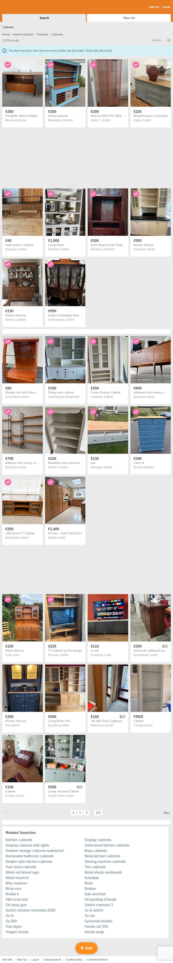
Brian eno (13, 889)
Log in (35, 959)
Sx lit (10, 916)
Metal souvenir (17, 878)
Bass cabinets (95, 851)
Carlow (69, 795)
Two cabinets (95, 867)
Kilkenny (109, 249)
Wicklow (149, 467)
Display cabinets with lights (27, 845)
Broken (90, 889)
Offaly (65, 725)
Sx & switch (93, 910)
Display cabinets (97, 840)
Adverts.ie (20, 7)
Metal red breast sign (22, 872)
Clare (16, 655)
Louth (107, 655)
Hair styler (14, 926)
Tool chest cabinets (21, 867)
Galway (22, 249)
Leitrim (70, 319)
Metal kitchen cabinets (102, 856)
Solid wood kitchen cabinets (106, 845)
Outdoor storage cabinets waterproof (35, 851)
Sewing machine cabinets (105, 861)
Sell (88, 948)
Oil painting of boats (100, 899)
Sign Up (154, 7)
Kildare (108, 396)
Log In (166, 7)
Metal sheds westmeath (103, 872)
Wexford (68, 120)
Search (44, 18)
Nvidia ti (12, 894)
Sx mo (89, 916)
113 (98, 812)
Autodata (91, 878)
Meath (151, 249)
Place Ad (129, 18)
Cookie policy (74, 959)
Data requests (52, 959)
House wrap (94, 932)
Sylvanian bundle (98, 921)
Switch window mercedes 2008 (30, 910)
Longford (20, 319)
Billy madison (16, 883)
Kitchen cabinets (19, 840)
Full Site (7, 959)
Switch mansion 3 (98, 905)
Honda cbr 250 (96, 926)
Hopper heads (17, 932)
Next (167, 813)
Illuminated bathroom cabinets (30, 856)
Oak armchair (95, 894)
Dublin (22, 120)
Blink (88, 883)
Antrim (151, 396)
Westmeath (73, 396)
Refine (157, 40)
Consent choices (97, 959)
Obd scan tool (17, 899)
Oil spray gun (16, 905)
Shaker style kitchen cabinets (29, 861)
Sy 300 (11, 921)
